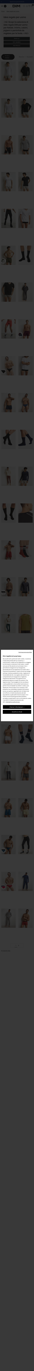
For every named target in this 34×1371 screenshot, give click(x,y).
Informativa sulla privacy (13, 702)
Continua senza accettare (25, 652)
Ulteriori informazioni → (17, 707)
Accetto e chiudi (17, 712)
